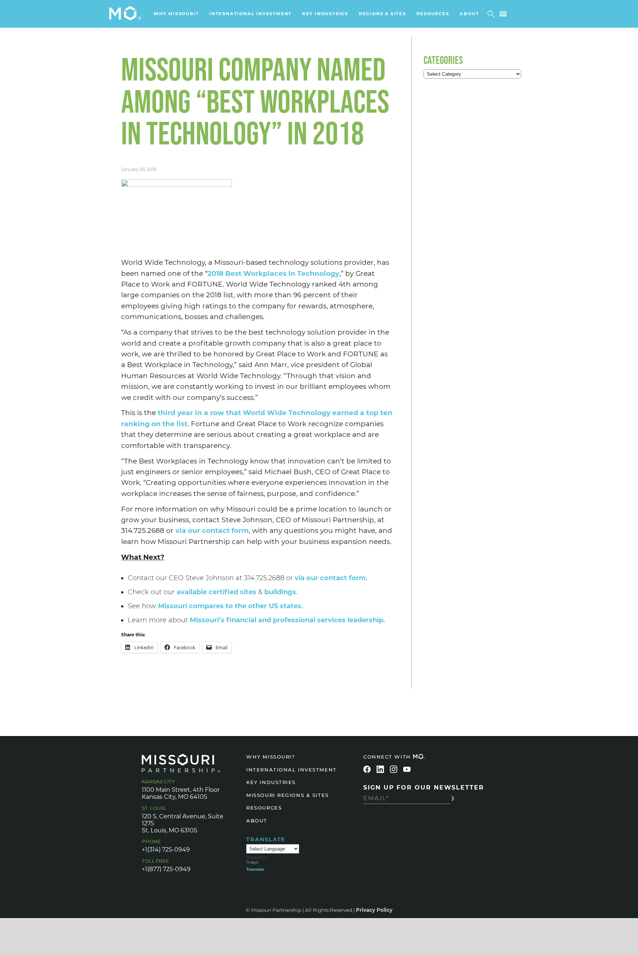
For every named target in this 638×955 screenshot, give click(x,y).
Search (492, 14)
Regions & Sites (382, 13)
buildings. (281, 592)
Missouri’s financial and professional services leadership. (287, 620)
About (469, 13)
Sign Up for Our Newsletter (423, 787)
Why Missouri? (176, 13)
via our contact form (212, 530)
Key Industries (325, 13)
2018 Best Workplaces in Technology (273, 273)
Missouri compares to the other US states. (230, 606)
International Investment (250, 13)
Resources (432, 13)
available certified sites (216, 592)
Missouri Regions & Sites (287, 795)
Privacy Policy (374, 910)
